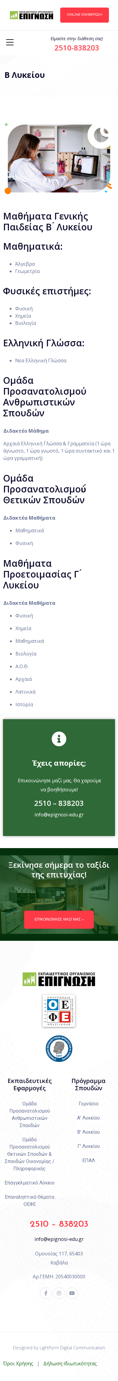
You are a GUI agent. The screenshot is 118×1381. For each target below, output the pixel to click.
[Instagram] (59, 1293)
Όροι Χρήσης (18, 1363)
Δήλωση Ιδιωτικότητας (70, 1363)
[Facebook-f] (45, 1293)
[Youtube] (72, 1293)
